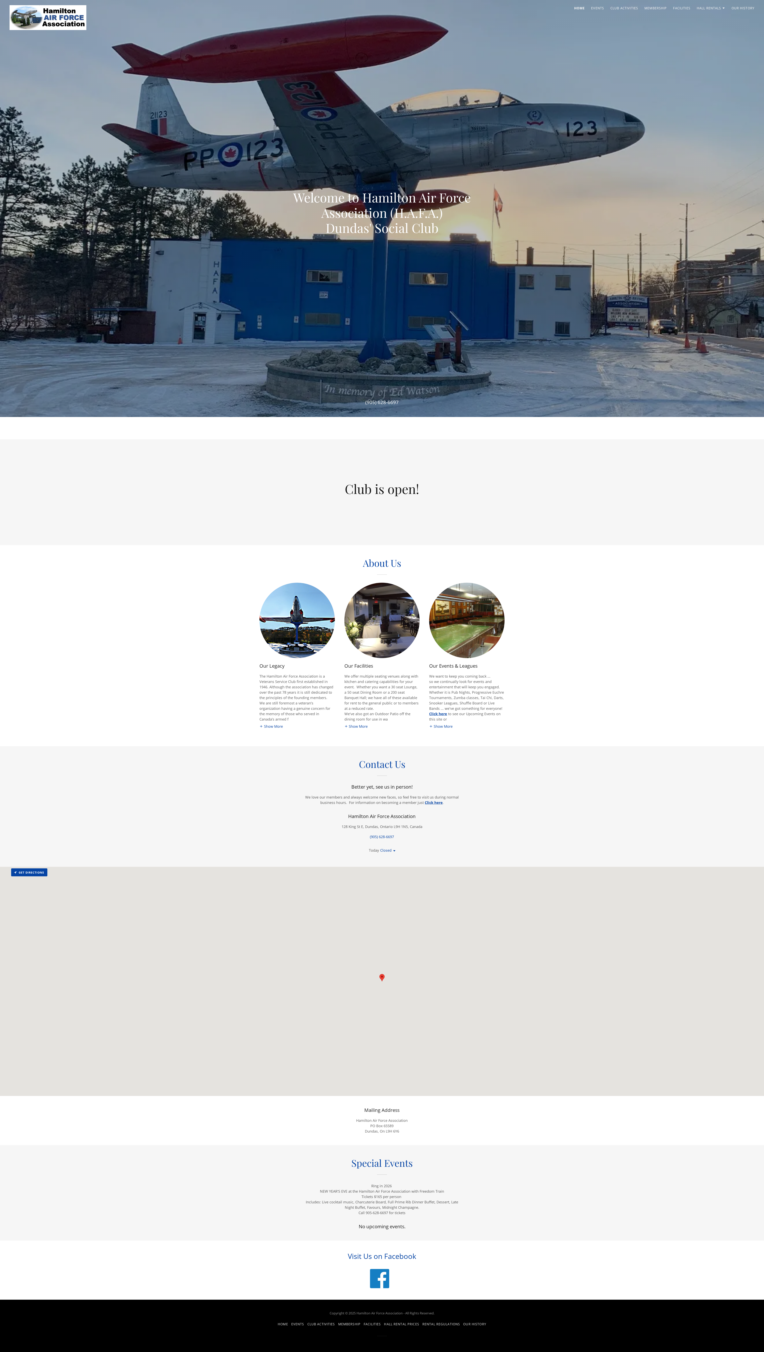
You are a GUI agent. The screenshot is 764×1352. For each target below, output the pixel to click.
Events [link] (597, 8)
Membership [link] (655, 8)
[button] (711, 8)
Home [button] (283, 1324)
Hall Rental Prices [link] (401, 1324)
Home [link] (579, 8)
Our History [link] (743, 8)
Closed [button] (386, 850)
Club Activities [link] (624, 8)
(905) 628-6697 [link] (382, 402)
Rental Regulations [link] (441, 1324)
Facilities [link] (681, 8)
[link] (48, 7)
